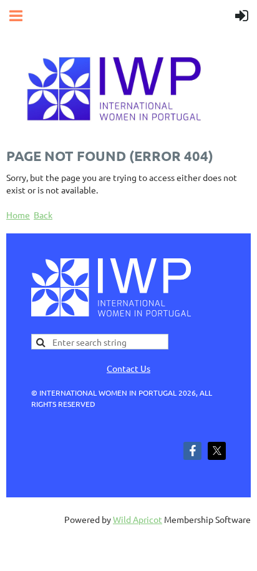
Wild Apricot (137, 519)
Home (18, 214)
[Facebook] (192, 451)
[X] (217, 451)
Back (43, 214)
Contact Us (128, 368)
